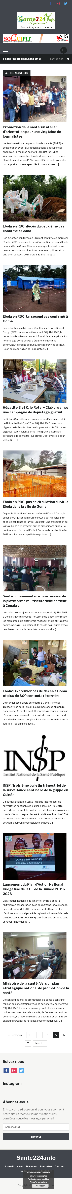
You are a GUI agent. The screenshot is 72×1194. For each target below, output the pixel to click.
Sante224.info (36, 1157)
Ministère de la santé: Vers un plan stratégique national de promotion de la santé (36, 988)
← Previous (14, 1035)
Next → (40, 1043)
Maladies (31, 1166)
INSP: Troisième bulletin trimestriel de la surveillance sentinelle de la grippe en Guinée (35, 790)
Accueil (9, 1166)
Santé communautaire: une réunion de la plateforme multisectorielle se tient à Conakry (35, 601)
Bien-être (46, 1166)
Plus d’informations (38, 1182)
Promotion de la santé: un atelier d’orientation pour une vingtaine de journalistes (32, 131)
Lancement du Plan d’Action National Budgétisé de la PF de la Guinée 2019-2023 (34, 889)
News (20, 1166)
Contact (60, 1166)
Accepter (40, 1185)
